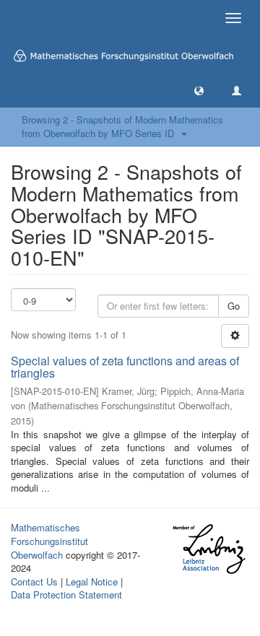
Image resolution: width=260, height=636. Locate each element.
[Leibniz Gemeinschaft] (208, 549)
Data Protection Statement (66, 594)
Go (234, 306)
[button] (199, 90)
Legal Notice (92, 581)
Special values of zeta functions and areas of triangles (125, 367)
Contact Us (34, 581)
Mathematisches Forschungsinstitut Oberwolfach (49, 540)
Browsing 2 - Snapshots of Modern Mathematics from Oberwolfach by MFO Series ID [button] (122, 126)
